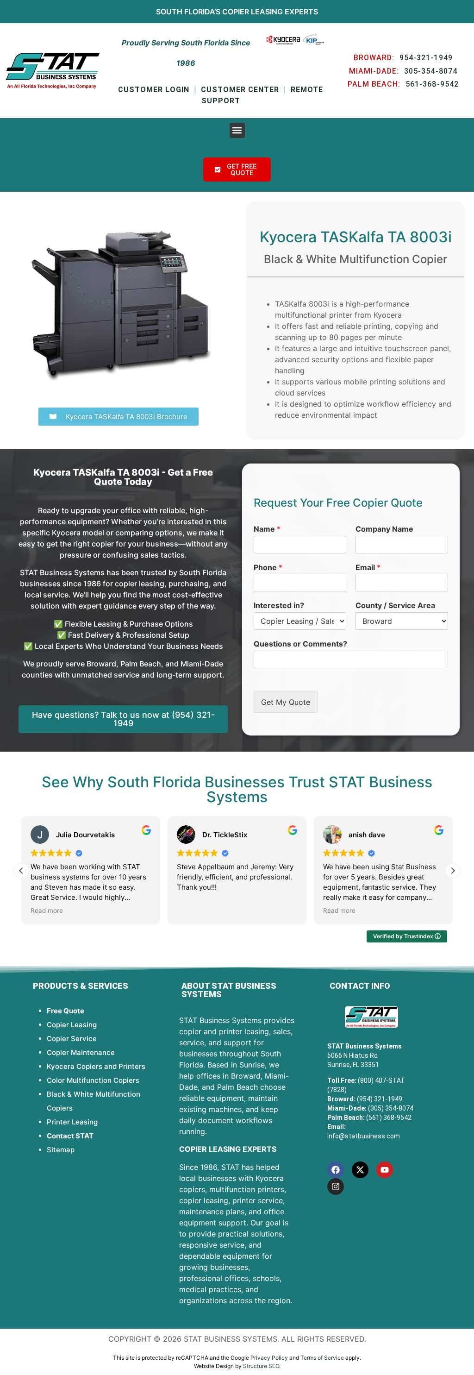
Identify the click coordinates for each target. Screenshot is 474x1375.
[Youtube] (384, 1170)
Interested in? (279, 605)
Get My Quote (285, 702)
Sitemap (61, 1149)
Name (267, 529)
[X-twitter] (360, 1170)
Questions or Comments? (300, 643)
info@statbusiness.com (363, 1136)
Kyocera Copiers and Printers (96, 1066)
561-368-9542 (432, 84)
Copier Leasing (252, 11)
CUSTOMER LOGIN (153, 89)
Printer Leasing (72, 1122)
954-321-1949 (426, 57)
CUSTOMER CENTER (240, 89)
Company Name (384, 529)
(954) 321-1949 (379, 1099)
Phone (268, 567)
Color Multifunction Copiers (93, 1080)
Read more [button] (47, 910)
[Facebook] (335, 1170)
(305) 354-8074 (390, 1108)
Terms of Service (322, 1357)
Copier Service (72, 1038)
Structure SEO (261, 1365)
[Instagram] (335, 1186)
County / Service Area (395, 605)
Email (368, 567)
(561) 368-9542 (389, 1117)
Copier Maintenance (81, 1052)
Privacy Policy (269, 1357)
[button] (237, 130)
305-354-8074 (430, 71)
